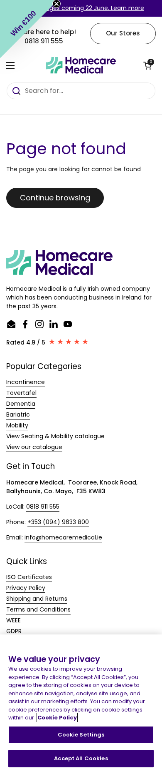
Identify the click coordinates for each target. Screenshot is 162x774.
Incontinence (25, 382)
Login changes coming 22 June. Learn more (81, 8)
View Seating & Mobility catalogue (55, 436)
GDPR (14, 631)
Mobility (17, 425)
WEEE (13, 620)
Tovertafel (21, 393)
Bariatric (18, 414)
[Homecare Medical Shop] (81, 65)
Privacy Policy (25, 588)
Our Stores (123, 33)
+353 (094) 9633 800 (58, 522)
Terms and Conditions (38, 609)
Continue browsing (55, 197)
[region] (81, 704)
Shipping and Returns (36, 598)
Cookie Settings (81, 735)
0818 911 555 (42, 506)
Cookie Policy (57, 718)
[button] (147, 65)
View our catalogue (34, 447)
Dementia (20, 403)
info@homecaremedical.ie (63, 537)
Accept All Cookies (81, 758)
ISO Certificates (29, 577)
